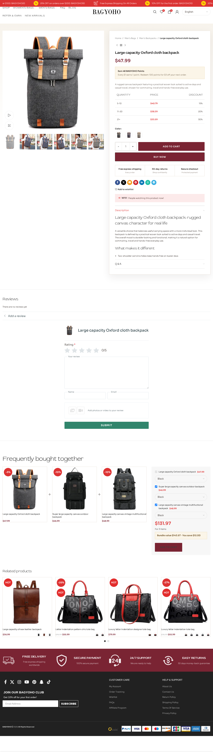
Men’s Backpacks (147, 38)
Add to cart (171, 146)
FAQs (111, 702)
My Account (115, 686)
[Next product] (125, 45)
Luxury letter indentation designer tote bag (129, 629)
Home (118, 38)
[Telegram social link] (153, 182)
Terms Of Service (170, 708)
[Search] (155, 11)
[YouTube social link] (27, 682)
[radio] (119, 135)
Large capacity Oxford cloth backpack (21, 514)
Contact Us (168, 691)
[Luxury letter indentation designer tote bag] (133, 601)
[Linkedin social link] (141, 182)
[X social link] (123, 182)
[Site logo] (106, 11)
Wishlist (113, 697)
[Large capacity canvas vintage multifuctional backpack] (124, 489)
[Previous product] (117, 45)
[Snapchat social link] (41, 682)
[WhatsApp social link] (147, 182)
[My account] (177, 11)
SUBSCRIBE (68, 704)
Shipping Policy (170, 702)
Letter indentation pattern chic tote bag (75, 629)
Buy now (160, 157)
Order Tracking (116, 691)
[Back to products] (121, 45)
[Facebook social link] (117, 182)
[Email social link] (129, 182)
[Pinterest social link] (135, 182)
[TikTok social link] (48, 682)
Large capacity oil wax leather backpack (22, 629)
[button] (7, 141)
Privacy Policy (169, 713)
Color (118, 128)
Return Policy (169, 697)
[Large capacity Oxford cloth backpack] (25, 489)
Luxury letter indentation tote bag (177, 629)
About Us (167, 686)
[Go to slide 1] (105, 641)
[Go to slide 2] (108, 641)
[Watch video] (9, 115)
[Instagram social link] (19, 682)
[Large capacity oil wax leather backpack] (27, 601)
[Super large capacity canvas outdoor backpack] (74, 489)
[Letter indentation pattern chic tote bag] (80, 601)
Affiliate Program (117, 708)
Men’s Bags (130, 38)
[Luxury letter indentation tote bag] (185, 601)
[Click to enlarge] (9, 125)
